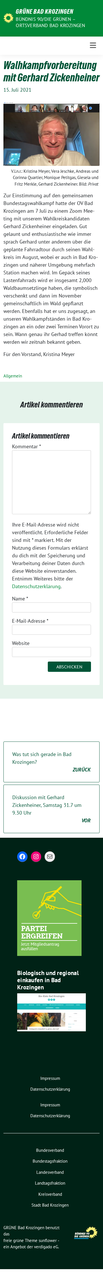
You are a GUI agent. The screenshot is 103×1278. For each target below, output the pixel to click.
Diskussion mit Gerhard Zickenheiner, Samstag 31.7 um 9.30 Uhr (51, 809)
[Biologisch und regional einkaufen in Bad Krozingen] (51, 1011)
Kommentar (26, 446)
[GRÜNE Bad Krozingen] (8, 17)
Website (20, 643)
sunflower (48, 1240)
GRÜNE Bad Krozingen (44, 11)
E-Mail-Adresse (30, 621)
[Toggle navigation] (93, 45)
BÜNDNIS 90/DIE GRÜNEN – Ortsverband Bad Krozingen (50, 22)
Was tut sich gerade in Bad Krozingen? (51, 762)
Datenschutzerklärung (36, 586)
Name (20, 598)
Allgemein (12, 376)
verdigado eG (46, 1246)
